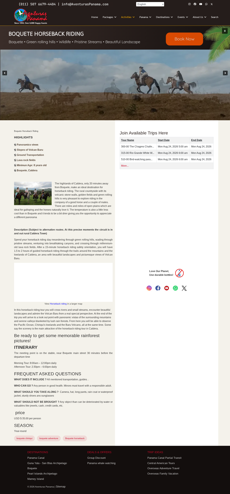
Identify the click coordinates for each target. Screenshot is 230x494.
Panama (143, 16)
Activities (126, 16)
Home (94, 16)
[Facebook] (195, 4)
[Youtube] (200, 4)
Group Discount (96, 457)
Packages (108, 16)
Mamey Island (35, 478)
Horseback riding (58, 303)
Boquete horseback (74, 438)
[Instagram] (189, 4)
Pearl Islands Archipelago (42, 473)
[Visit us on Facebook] (157, 288)
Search (214, 16)
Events (181, 16)
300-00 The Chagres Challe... (137, 146)
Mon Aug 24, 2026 (201, 146)
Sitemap (60, 486)
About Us (198, 16)
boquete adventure (48, 438)
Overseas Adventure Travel (163, 468)
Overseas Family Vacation (162, 473)
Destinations (163, 16)
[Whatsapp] (206, 4)
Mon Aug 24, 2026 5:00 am (173, 146)
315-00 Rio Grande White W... (137, 153)
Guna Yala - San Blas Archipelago (47, 463)
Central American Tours (161, 463)
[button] (115, 73)
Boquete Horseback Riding (46, 34)
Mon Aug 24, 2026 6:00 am (173, 153)
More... (125, 165)
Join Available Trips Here (144, 133)
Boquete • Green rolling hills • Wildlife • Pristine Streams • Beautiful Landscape (74, 41)
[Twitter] (212, 4)
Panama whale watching (101, 463)
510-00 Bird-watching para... (136, 159)
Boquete (32, 468)
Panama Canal (35, 457)
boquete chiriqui (24, 438)
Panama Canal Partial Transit (164, 457)
